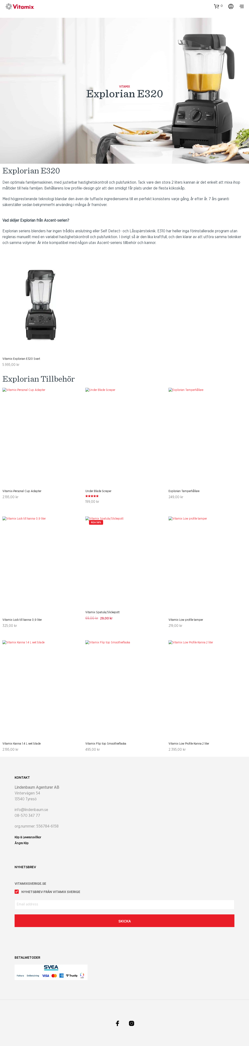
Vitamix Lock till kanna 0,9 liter (22, 619)
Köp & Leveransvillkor (28, 837)
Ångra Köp (22, 843)
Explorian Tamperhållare (184, 491)
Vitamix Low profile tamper (186, 619)
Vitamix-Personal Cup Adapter (21, 491)
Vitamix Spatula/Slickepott (102, 612)
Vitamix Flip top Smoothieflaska (105, 743)
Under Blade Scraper (98, 491)
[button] (218, 6)
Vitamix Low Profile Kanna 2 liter (189, 743)
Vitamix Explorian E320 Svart (21, 358)
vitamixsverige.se (30, 883)
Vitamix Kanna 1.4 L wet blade (21, 743)
